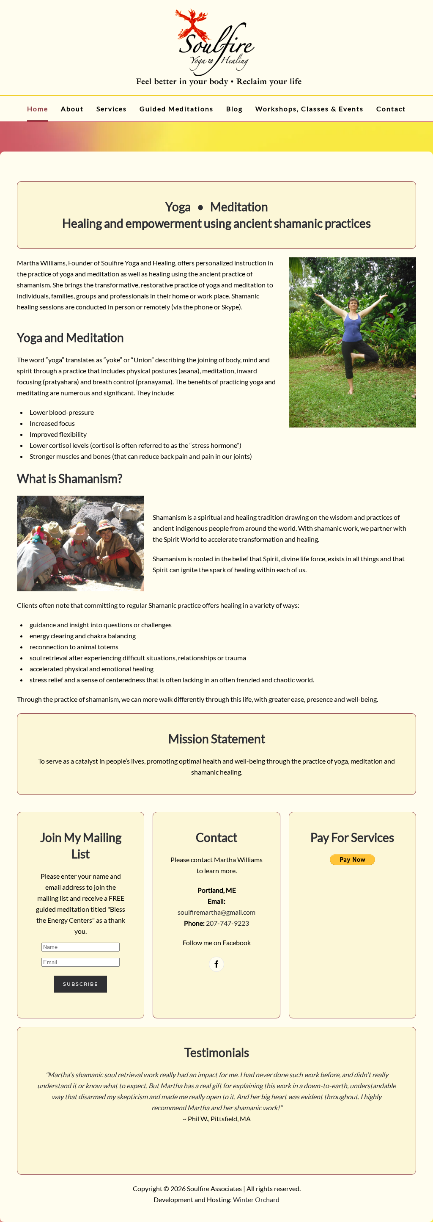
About (72, 109)
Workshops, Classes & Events (309, 109)
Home (37, 109)
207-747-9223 (227, 923)
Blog (234, 109)
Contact (391, 109)
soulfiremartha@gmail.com (216, 912)
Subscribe (80, 984)
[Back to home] (216, 47)
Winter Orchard (256, 1199)
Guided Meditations (177, 109)
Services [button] (111, 109)
